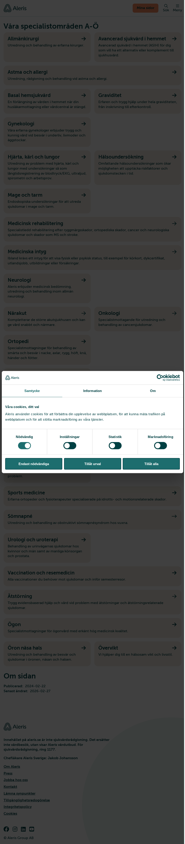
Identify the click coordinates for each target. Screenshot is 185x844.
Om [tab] (153, 391)
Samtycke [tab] (32, 391)
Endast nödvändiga (33, 464)
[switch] (69, 445)
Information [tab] (92, 391)
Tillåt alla (151, 464)
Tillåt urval (92, 464)
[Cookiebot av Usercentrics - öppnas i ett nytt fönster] (160, 377)
